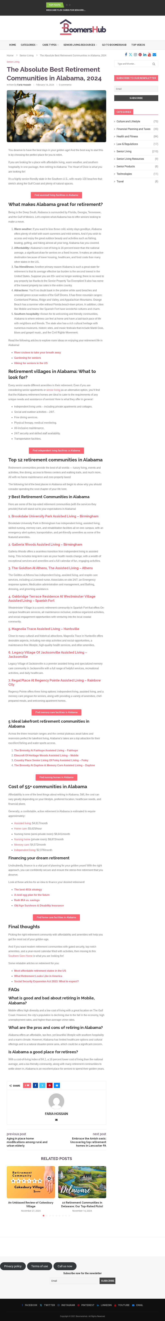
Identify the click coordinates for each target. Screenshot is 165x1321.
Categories (28, 45)
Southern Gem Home (20, 956)
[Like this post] (28, 1085)
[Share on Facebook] (35, 1085)
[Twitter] (130, 54)
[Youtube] (149, 54)
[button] (67, 5)
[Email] (154, 54)
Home (12, 45)
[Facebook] (126, 54)
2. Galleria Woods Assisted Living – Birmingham (45, 544)
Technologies (137, 173)
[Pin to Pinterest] (50, 1085)
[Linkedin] (144, 54)
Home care (20, 828)
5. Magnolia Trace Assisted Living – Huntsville (43, 629)
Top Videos (138, 45)
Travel (137, 181)
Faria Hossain (24, 84)
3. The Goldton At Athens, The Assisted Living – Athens (50, 568)
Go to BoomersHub (114, 45)
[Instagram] (135, 54)
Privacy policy (13, 1266)
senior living (53, 390)
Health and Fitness (137, 136)
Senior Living (137, 151)
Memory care (21, 844)
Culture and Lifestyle (137, 121)
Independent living (24, 850)
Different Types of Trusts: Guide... (65, 10)
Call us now (65, 1266)
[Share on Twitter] (42, 1085)
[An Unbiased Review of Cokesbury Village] (31, 1182)
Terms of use (39, 1266)
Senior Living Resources (79, 45)
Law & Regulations (137, 144)
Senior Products (137, 166)
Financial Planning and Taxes (137, 129)
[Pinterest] (140, 54)
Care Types (49, 45)
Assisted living (22, 823)
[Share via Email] (57, 1085)
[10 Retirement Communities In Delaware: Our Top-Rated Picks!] (82, 1182)
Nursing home (22, 839)
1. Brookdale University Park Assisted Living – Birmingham (53, 516)
